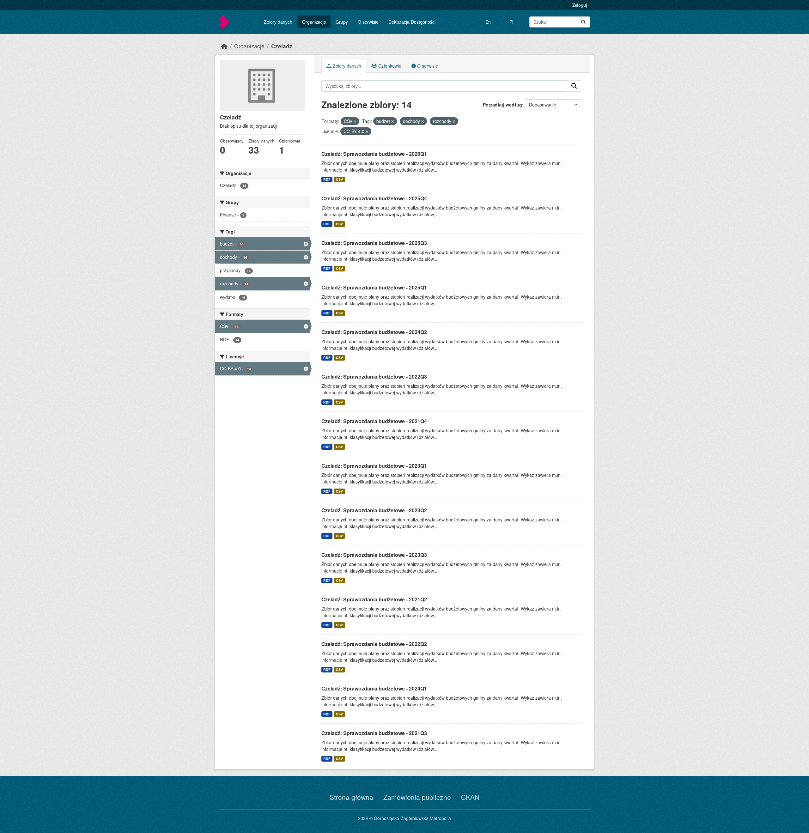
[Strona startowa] (224, 46)
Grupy (342, 22)
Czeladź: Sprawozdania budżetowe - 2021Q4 (374, 421)
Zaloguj (579, 5)
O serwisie (368, 22)
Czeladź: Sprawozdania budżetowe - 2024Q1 (374, 688)
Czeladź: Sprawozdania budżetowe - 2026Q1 (374, 153)
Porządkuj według (502, 104)
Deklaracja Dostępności (411, 22)
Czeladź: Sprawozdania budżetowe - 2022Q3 (374, 376)
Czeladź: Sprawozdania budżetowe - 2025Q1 (374, 287)
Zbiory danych (278, 22)
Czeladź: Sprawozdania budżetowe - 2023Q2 (374, 510)
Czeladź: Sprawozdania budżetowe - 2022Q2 (374, 644)
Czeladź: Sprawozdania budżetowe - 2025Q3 (374, 242)
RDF (326, 179)
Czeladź (281, 46)
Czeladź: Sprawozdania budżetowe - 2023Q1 (374, 465)
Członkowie (389, 66)
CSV (339, 179)
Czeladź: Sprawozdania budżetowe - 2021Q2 (374, 599)
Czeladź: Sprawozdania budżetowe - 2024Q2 (374, 332)
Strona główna (351, 797)
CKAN (470, 797)
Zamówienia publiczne (417, 797)
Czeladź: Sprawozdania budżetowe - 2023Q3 (374, 554)
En (488, 22)
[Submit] (583, 21)
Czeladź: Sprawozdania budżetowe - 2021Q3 (374, 733)
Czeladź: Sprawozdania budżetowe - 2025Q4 (374, 198)
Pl (511, 22)
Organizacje (314, 22)
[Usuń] (355, 121)
